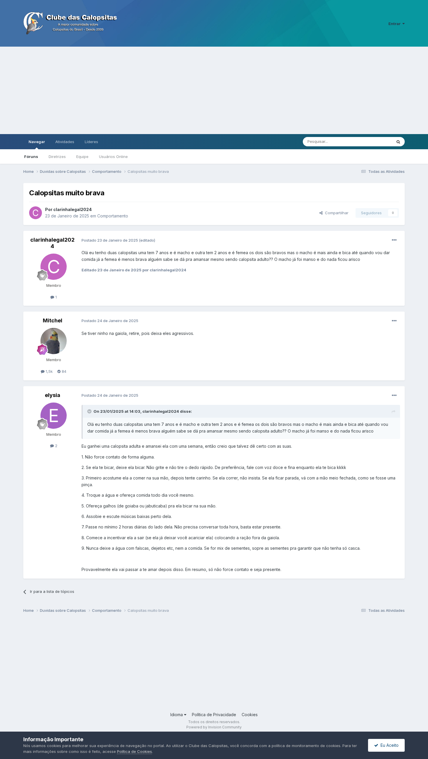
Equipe (82, 156)
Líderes (91, 141)
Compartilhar (336, 212)
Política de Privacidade (214, 714)
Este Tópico (373, 141)
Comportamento (112, 215)
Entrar (395, 23)
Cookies (250, 714)
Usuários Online (113, 156)
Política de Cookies (134, 751)
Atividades (64, 141)
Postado (110, 240)
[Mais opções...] (394, 240)
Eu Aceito (388, 745)
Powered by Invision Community (214, 727)
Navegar (37, 141)
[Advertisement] (214, 90)
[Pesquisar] (398, 141)
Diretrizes (57, 156)
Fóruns (31, 156)
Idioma (177, 714)
